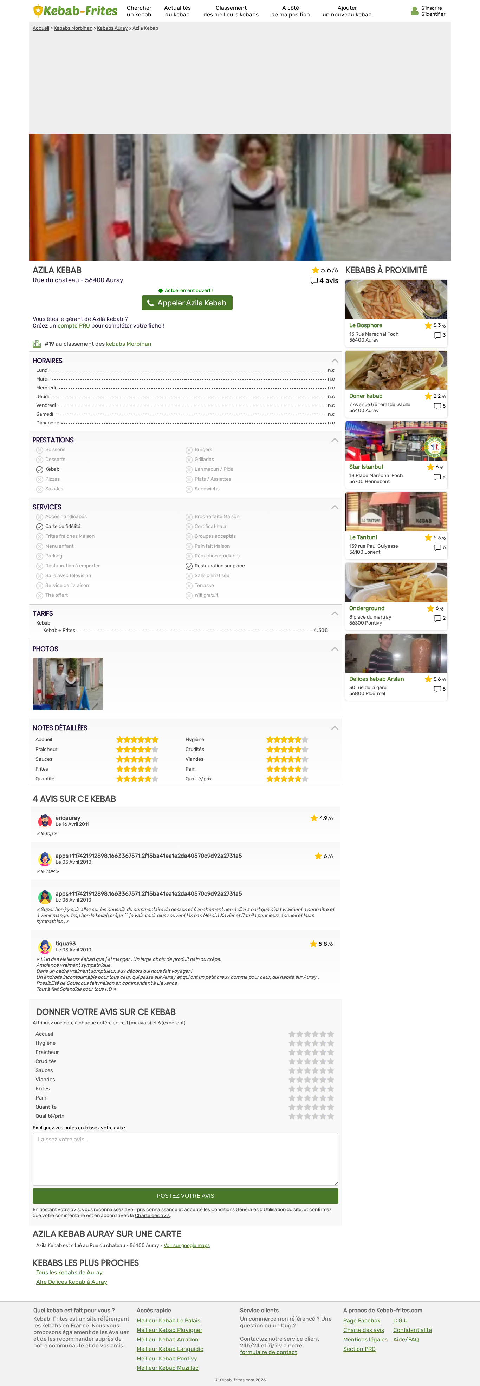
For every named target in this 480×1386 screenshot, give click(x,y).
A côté (290, 11)
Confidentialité (412, 1330)
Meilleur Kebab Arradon (168, 1339)
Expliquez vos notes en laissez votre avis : (79, 1128)
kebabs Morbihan (128, 344)
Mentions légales (365, 1339)
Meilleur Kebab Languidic (170, 1349)
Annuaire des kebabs (75, 11)
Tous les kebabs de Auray (69, 1272)
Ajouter (347, 11)
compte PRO (74, 325)
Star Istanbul (366, 466)
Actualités (177, 11)
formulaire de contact (268, 1352)
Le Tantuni (363, 537)
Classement (231, 11)
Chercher (139, 11)
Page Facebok (361, 1320)
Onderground (367, 608)
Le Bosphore (365, 325)
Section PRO (359, 1349)
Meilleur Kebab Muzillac (168, 1368)
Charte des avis (152, 1216)
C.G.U (400, 1320)
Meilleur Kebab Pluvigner (169, 1330)
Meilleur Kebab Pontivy (167, 1358)
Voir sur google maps (187, 1245)
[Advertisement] (240, 84)
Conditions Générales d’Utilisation (248, 1210)
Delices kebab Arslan (376, 678)
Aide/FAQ (406, 1339)
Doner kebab (366, 395)
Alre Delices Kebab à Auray (71, 1282)
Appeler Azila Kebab (191, 303)
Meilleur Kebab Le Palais (168, 1320)
